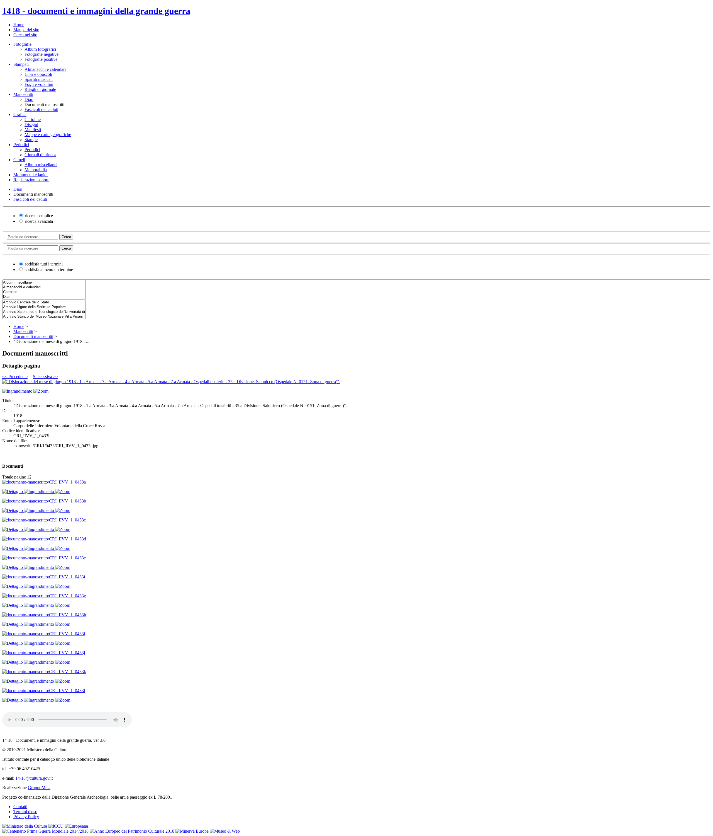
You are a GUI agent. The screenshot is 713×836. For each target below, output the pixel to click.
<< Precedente (15, 376)
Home (18, 24)
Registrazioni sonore (31, 179)
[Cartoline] (44, 292)
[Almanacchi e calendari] (44, 287)
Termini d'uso (25, 811)
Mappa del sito (26, 29)
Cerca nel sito (25, 34)
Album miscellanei (41, 164)
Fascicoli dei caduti (41, 109)
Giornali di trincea (40, 154)
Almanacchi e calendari (45, 69)
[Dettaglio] (13, 491)
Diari (29, 99)
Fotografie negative (41, 54)
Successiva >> (45, 376)
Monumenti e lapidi (30, 174)
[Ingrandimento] (17, 391)
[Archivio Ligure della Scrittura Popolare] (44, 307)
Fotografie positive (41, 59)
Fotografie (22, 44)
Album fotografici (40, 49)
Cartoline (33, 119)
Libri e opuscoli (38, 74)
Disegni (31, 124)
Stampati (21, 64)
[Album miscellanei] (44, 282)
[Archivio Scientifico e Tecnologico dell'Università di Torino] (44, 312)
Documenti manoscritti (33, 336)
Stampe (31, 139)
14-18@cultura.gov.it (34, 778)
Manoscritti (23, 94)
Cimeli (19, 159)
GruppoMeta (39, 787)
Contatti (20, 806)
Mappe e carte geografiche (48, 134)
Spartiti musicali (39, 79)
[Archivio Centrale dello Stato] (44, 302)
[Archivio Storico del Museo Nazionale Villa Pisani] (44, 316)
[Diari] (44, 296)
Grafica (19, 114)
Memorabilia (36, 169)
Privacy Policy (26, 816)
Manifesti (33, 129)
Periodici (21, 144)
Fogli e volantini (39, 84)
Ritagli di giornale (40, 89)
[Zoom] (40, 391)
